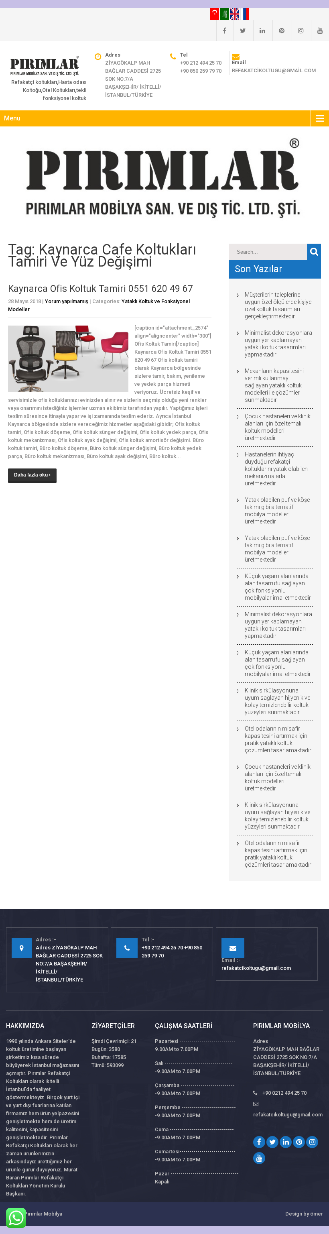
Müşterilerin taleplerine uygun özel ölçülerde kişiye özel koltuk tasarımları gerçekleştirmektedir (278, 305)
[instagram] (298, 30)
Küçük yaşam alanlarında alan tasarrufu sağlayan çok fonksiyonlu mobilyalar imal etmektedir (278, 587)
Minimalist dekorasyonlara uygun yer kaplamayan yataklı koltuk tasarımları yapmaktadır (278, 344)
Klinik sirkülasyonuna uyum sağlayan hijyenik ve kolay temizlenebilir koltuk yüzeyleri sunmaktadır (277, 701)
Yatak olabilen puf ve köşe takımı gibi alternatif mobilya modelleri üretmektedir (277, 511)
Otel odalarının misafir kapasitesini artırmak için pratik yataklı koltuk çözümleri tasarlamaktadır (278, 739)
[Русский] (244, 13)
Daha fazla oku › (32, 475)
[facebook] (221, 30)
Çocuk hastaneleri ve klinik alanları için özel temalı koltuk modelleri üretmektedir (278, 427)
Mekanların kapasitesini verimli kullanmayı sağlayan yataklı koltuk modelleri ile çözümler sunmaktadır (274, 385)
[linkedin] (259, 30)
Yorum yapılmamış (66, 301)
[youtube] (317, 30)
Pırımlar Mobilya (43, 1214)
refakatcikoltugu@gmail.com (274, 70)
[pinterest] (278, 30)
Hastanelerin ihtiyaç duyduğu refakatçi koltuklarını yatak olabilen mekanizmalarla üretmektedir (276, 469)
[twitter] (240, 30)
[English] (235, 13)
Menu (12, 118)
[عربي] (225, 13)
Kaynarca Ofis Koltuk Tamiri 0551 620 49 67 (100, 288)
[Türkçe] (215, 13)
